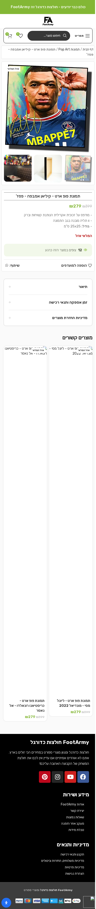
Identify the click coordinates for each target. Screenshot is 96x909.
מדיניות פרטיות (74, 867)
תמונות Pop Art (69, 49)
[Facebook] (83, 777)
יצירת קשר (77, 811)
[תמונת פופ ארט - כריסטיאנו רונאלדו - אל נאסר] (25, 521)
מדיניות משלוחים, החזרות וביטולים (62, 861)
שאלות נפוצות (75, 817)
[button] (87, 108)
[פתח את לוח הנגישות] (6, 903)
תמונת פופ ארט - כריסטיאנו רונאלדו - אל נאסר (27, 706)
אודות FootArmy (72, 804)
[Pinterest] (45, 777)
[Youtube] (70, 777)
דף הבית (88, 49)
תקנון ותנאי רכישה (72, 854)
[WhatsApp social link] (7, 265)
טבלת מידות (76, 830)
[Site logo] (48, 21)
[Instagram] (57, 777)
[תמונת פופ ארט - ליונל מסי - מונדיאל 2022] (71, 521)
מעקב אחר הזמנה (72, 824)
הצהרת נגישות (74, 874)
